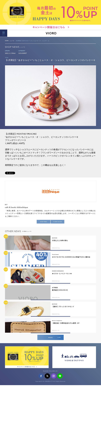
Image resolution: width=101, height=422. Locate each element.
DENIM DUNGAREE (58, 271)
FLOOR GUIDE (57, 221)
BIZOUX (54, 238)
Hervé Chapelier (57, 320)
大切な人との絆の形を (60, 240)
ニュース (12, 41)
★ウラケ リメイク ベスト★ (62, 273)
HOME (7, 41)
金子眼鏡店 (55, 287)
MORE (50, 337)
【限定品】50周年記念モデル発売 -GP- (66, 323)
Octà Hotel (55, 254)
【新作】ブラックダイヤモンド (63, 306)
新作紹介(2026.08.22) (60, 290)
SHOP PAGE (43, 221)
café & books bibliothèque (16, 207)
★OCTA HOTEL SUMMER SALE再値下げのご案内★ (71, 257)
